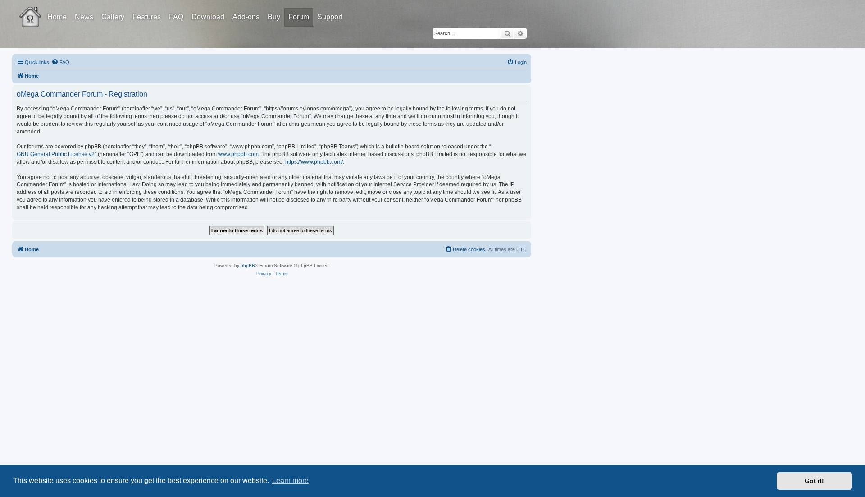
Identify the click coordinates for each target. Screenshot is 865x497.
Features (146, 17)
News (84, 17)
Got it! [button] (814, 480)
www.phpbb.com (238, 154)
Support (329, 17)
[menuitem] (60, 62)
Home (57, 17)
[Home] (38, 10)
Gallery (112, 17)
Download (207, 17)
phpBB (248, 265)
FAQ (176, 17)
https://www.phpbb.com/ (314, 162)
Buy (274, 17)
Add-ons (246, 17)
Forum (298, 17)
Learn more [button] (290, 480)
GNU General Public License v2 (56, 154)
